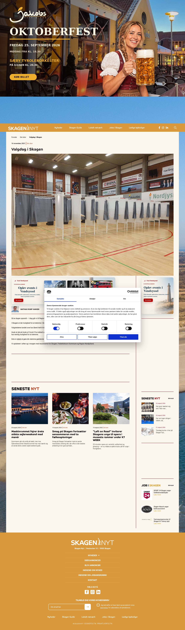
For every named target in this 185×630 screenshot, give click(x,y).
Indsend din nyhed (92, 570)
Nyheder (58, 127)
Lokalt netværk (95, 127)
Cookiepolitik (90, 623)
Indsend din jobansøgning (92, 575)
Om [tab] (124, 299)
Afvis (62, 337)
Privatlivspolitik (104, 623)
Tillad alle (123, 337)
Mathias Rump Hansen (29, 309)
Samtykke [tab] (60, 299)
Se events (19, 300)
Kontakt (92, 580)
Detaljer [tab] (92, 299)
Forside (14, 137)
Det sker (23, 137)
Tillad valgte (92, 337)
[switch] (80, 328)
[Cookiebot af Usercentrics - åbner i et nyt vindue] (129, 292)
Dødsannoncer (93, 560)
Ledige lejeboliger (137, 127)
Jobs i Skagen (115, 127)
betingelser (104, 607)
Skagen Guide (75, 127)
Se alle (171, 398)
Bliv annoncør (92, 565)
